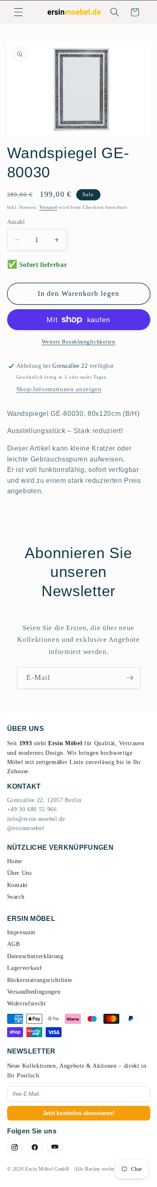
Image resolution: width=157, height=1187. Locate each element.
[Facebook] (34, 1147)
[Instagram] (14, 1147)
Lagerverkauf (24, 968)
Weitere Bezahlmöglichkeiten (79, 341)
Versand (48, 207)
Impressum (21, 932)
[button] (18, 12)
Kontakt (17, 885)
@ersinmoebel (25, 828)
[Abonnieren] (130, 678)
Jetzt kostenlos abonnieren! (78, 1113)
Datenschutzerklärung (35, 956)
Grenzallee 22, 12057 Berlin (44, 800)
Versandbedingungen (34, 992)
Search (16, 897)
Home (15, 861)
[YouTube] (54, 1147)
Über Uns (19, 873)
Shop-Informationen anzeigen (59, 388)
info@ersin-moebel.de (36, 819)
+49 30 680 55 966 (32, 809)
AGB (13, 944)
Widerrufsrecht (26, 1003)
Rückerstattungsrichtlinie (40, 980)
